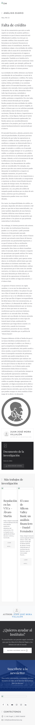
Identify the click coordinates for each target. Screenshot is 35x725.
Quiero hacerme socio (16, 650)
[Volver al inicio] (9, 4)
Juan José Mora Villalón (22, 615)
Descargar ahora (14, 466)
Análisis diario (14, 13)
